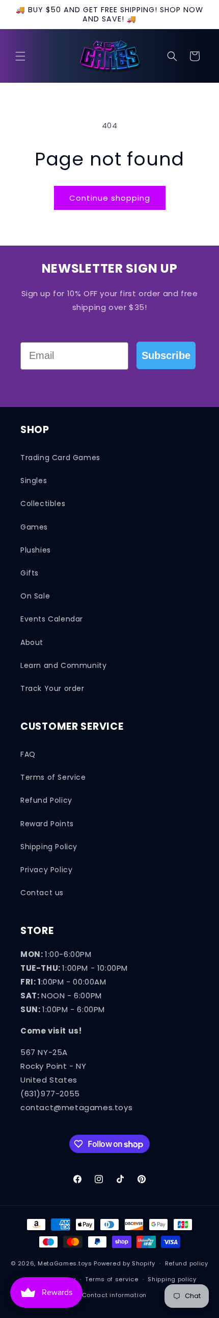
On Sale (35, 596)
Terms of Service (53, 777)
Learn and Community (63, 665)
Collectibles (42, 503)
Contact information (114, 1295)
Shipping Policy (48, 847)
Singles (33, 480)
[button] (20, 56)
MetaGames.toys (65, 1263)
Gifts (29, 573)
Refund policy (186, 1263)
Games (34, 527)
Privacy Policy (46, 870)
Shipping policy (172, 1279)
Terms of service (111, 1279)
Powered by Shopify (124, 1263)
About (31, 642)
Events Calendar (51, 619)
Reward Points (47, 824)
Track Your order (52, 688)
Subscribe (166, 355)
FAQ (28, 754)
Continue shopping (109, 198)
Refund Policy (46, 800)
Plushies (35, 550)
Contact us (42, 893)
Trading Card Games (60, 457)
